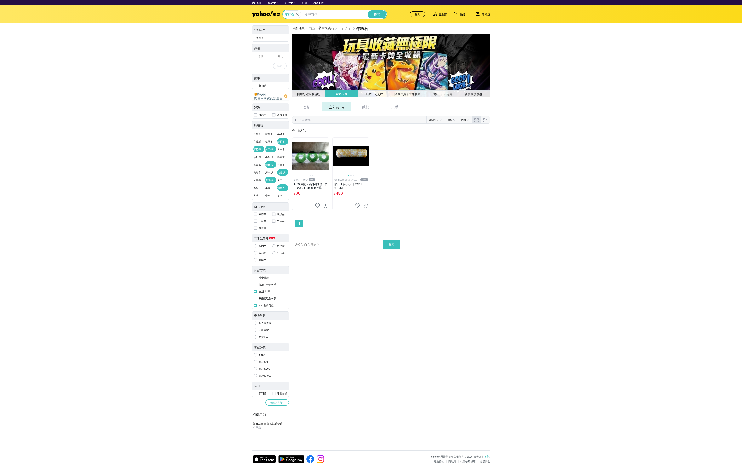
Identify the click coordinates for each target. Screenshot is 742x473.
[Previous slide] (294, 156)
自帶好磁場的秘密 (308, 94)
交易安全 (485, 461)
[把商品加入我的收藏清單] (317, 205)
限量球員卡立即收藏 (407, 94)
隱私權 (452, 461)
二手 (394, 106)
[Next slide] (326, 156)
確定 (279, 66)
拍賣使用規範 (468, 461)
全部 (306, 106)
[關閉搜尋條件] (297, 14)
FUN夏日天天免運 (440, 94)
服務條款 (439, 461)
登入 (417, 14)
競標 (365, 106)
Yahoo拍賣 (266, 14)
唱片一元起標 (374, 94)
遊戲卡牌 (341, 94)
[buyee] (270, 96)
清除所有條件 (277, 402)
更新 (486, 456)
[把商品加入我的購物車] (325, 205)
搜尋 (392, 244)
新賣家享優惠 (473, 94)
